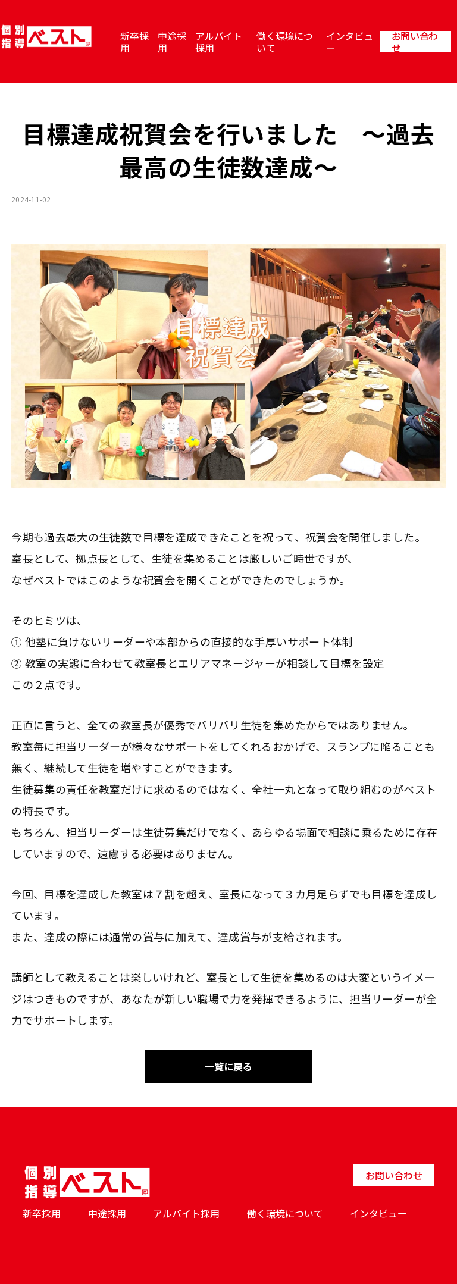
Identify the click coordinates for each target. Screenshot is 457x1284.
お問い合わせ (415, 42)
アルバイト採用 (218, 42)
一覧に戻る (228, 1066)
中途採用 (172, 42)
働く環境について (284, 42)
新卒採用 (134, 42)
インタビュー (349, 42)
